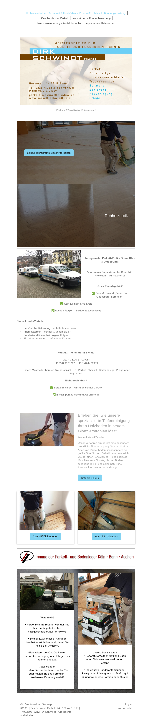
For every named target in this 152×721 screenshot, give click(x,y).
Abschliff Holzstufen (106, 536)
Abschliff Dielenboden (45, 536)
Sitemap (47, 704)
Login (128, 704)
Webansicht (125, 708)
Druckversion (32, 704)
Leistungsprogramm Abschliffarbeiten (49, 152)
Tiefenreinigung (90, 477)
